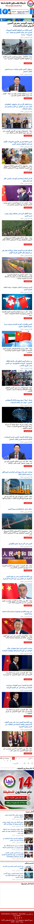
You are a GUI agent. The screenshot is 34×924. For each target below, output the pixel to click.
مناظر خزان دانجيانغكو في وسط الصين (20, 509)
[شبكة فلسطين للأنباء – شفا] (17, 3)
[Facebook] (21, 918)
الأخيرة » (15, 763)
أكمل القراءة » (28, 63)
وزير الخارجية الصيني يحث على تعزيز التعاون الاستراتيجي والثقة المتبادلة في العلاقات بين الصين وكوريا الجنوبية (18, 724)
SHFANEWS (5, 914)
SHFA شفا (17, 915)
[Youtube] (15, 918)
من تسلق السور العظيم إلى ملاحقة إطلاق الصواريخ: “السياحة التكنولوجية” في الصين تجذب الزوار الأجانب (19, 363)
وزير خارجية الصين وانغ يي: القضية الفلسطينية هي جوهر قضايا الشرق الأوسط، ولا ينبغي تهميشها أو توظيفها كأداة (12, 854)
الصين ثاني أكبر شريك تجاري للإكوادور (20, 543)
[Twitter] (19, 918)
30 (24, 763)
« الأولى (30, 758)
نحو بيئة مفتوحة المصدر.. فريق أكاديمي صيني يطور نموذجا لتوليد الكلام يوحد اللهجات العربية (13, 875)
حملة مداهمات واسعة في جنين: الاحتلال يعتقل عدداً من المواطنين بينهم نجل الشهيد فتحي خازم (12, 831)
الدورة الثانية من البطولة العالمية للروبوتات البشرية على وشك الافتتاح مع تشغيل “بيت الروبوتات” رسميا (19, 32)
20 (28, 763)
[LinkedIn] (17, 918)
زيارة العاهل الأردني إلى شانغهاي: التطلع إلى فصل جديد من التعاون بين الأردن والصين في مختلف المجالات (18, 106)
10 (32, 763)
